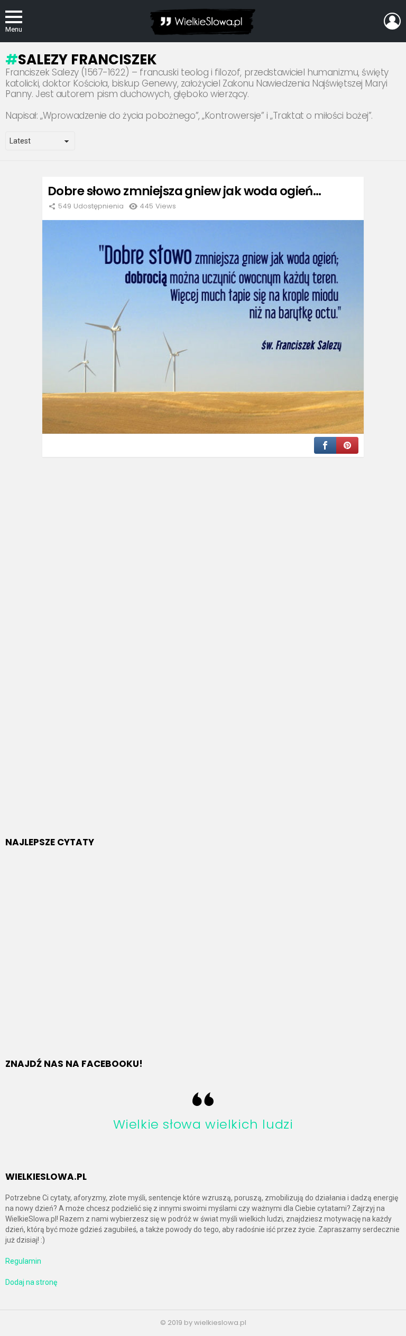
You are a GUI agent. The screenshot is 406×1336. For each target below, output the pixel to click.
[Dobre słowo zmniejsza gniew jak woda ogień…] (203, 327)
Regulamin (23, 1261)
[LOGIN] (392, 21)
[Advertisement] (84, 660)
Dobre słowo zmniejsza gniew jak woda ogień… (184, 191)
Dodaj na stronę (31, 1282)
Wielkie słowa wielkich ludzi (203, 1124)
